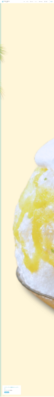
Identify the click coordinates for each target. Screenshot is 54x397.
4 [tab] (6, 395)
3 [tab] (5, 395)
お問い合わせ (40, 1)
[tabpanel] (27, 200)
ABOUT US (31, 1)
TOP (24, 1)
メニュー (36, 1)
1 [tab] (2, 395)
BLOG (27, 1)
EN (52, 1)
